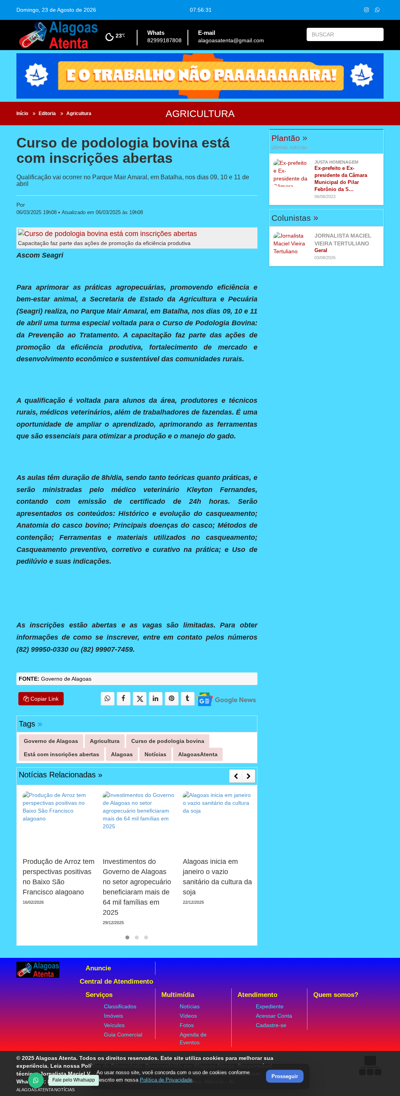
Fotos (187, 1025)
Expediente (270, 1006)
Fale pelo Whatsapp (73, 1080)
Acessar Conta (274, 1016)
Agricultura (78, 113)
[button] (127, 937)
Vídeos (188, 1016)
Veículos (114, 1025)
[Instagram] (366, 9)
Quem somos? (335, 995)
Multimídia (177, 995)
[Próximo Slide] (248, 776)
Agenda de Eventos (193, 1038)
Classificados (120, 1006)
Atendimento (257, 995)
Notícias (190, 1006)
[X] (139, 699)
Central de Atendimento (116, 981)
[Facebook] (123, 699)
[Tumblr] (188, 699)
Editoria (47, 113)
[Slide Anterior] (235, 776)
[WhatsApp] (36, 1080)
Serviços (99, 995)
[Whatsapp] (377, 9)
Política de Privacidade (166, 1080)
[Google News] (225, 699)
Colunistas (294, 217)
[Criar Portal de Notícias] (370, 1065)
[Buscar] (376, 34)
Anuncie (98, 968)
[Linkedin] (155, 699)
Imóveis (113, 1016)
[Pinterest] (172, 699)
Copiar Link (44, 699)
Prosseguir (284, 1077)
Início (22, 113)
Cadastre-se (271, 1025)
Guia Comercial (123, 1034)
